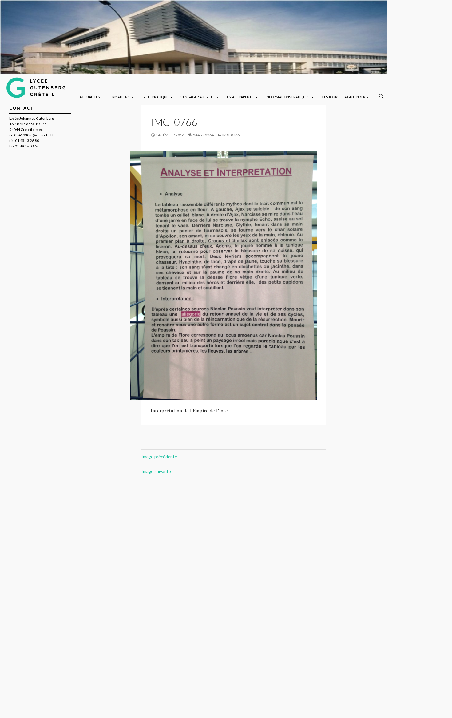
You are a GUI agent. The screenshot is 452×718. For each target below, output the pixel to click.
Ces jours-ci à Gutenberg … (346, 97)
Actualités (90, 97)
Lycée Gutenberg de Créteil (43, 86)
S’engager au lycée (197, 97)
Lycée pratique (155, 97)
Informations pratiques (287, 97)
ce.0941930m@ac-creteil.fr (32, 135)
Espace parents (240, 97)
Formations (118, 97)
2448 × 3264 (203, 135)
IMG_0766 (231, 135)
